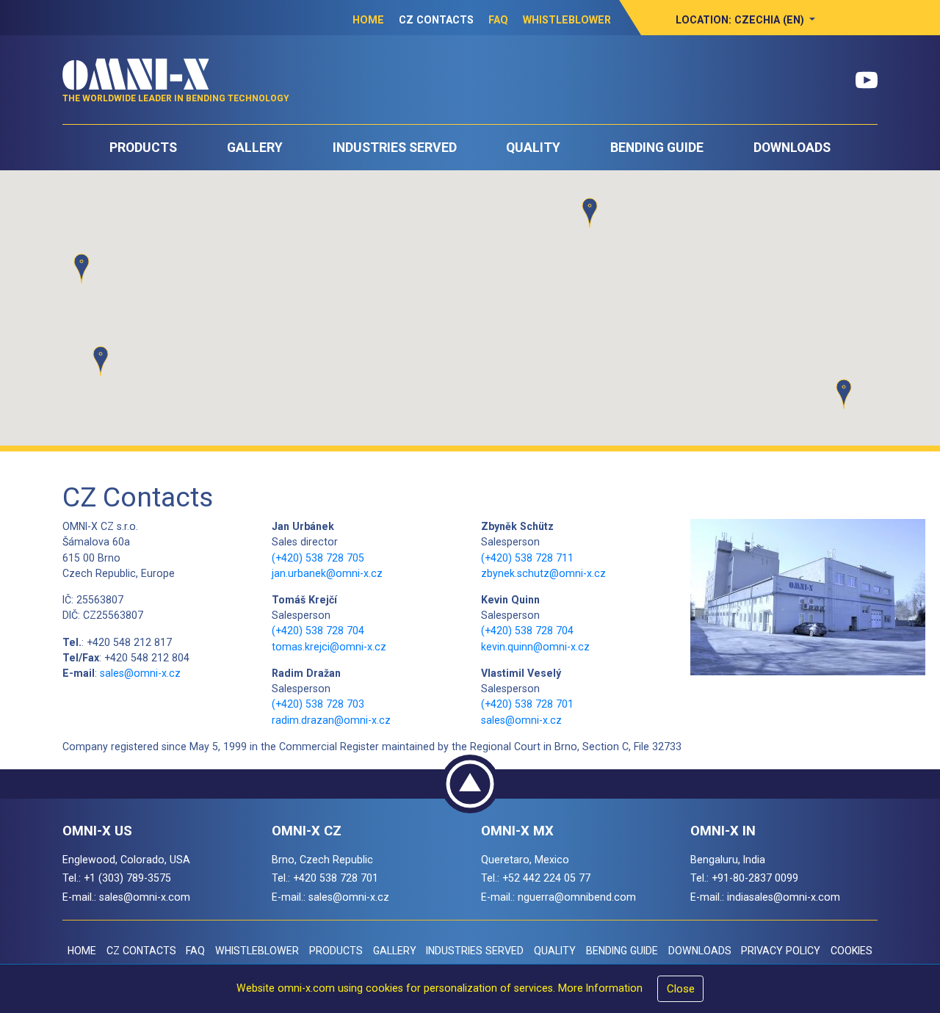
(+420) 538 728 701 (527, 704)
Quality (533, 147)
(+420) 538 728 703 (318, 704)
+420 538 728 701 (335, 878)
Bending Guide (657, 147)
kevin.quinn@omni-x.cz (535, 647)
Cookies (851, 950)
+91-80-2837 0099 (755, 878)
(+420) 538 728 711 (527, 558)
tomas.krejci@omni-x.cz (329, 647)
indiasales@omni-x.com (783, 897)
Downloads (792, 147)
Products (143, 147)
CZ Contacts (436, 20)
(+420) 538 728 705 (318, 558)
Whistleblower (567, 20)
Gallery (255, 147)
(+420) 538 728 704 (318, 630)
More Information (600, 988)
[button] (745, 20)
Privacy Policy (780, 950)
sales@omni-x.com (144, 897)
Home (368, 20)
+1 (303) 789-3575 (127, 878)
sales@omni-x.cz (140, 673)
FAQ (498, 20)
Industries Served (395, 147)
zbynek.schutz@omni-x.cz (543, 573)
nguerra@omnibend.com (577, 897)
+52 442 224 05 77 (546, 878)
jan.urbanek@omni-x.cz (327, 573)
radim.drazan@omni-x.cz (331, 720)
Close (681, 988)
